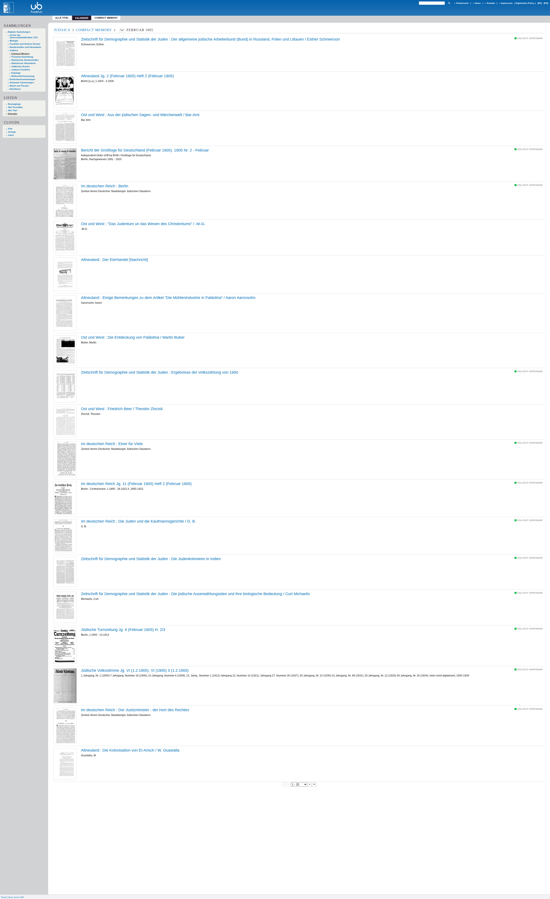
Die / (133, 337)
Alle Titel (62, 17)
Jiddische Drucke (20, 66)
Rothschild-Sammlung (22, 76)
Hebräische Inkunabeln (23, 63)
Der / (210, 39)
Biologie (14, 40)
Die (151, 559)
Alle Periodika (15, 107)
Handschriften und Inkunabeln (25, 47)
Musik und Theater (19, 86)
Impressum (507, 3)
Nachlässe (15, 89)
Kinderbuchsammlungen (22, 79)
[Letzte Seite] (314, 784)
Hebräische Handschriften (25, 60)
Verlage (12, 132)
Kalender (12, 113)
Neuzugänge (14, 104)
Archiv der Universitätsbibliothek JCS (24, 36)
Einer (112, 444)
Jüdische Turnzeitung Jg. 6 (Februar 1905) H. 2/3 (123, 630)
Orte (10, 128)
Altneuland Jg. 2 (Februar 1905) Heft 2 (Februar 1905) (127, 76)
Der (114, 260)
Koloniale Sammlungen (22, 82)
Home (478, 3)
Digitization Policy (525, 3)
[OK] (449, 3)
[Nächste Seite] (310, 784)
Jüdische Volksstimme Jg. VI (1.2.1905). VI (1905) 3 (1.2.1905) (135, 670)
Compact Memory (106, 17)
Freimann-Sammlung (22, 57)
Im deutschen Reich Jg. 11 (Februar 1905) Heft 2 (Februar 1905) (136, 484)
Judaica (14, 50)
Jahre (11, 135)
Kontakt (491, 3)
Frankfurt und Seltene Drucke (25, 44)
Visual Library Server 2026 (12, 897)
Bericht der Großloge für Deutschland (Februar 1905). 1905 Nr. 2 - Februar (145, 150)
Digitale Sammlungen (19, 32)
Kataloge (16, 73)
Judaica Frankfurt (20, 69)
